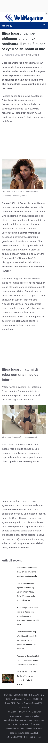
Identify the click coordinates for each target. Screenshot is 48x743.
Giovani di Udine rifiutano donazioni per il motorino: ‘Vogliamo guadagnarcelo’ (27, 572)
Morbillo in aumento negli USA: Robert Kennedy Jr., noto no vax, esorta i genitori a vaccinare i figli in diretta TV (27, 640)
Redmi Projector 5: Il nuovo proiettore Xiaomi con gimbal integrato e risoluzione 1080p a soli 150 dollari (28, 615)
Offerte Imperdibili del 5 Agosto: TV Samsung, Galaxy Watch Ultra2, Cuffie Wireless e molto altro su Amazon (26, 591)
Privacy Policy (24, 712)
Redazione (11, 712)
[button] (44, 25)
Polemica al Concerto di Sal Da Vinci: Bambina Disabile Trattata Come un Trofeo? (28, 660)
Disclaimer (36, 712)
